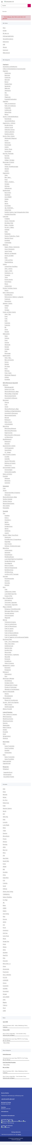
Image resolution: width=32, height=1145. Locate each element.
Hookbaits (7, 229)
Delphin (4, 911)
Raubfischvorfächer (9, 134)
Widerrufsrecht (6, 52)
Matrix (4, 827)
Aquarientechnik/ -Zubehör (9, 445)
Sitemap (5, 47)
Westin (4, 938)
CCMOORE (5, 980)
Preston (4, 838)
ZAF (4, 855)
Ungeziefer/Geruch (7, 772)
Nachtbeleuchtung (9, 569)
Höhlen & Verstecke (9, 663)
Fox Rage (5, 899)
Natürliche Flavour (9, 238)
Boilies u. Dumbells (9, 225)
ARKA (4, 847)
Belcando (5, 794)
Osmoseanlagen (8, 469)
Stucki (4, 1008)
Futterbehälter (8, 242)
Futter (6, 318)
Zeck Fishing (6, 913)
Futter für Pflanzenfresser (11, 626)
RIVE (4, 789)
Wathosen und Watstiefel (10, 253)
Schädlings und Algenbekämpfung (13, 411)
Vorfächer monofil (9, 127)
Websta (4, 947)
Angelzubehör (6, 173)
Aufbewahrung (8, 188)
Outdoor (5, 264)
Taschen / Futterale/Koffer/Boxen (10, 116)
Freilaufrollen (8, 107)
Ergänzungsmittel (7, 761)
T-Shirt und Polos (9, 260)
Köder (6, 320)
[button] (25, 1)
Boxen (6, 368)
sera (4, 924)
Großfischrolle (8, 110)
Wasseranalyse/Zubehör (10, 395)
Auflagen (7, 305)
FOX (4, 880)
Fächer (6, 307)
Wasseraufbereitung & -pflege (12, 391)
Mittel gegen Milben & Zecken (12, 611)
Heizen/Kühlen (8, 450)
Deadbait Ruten (8, 84)
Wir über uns (6, 33)
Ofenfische (5, 738)
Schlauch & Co (8, 465)
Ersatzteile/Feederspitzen (11, 99)
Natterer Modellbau (7, 897)
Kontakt (4, 30)
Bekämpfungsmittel (9, 387)
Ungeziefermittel (6, 763)
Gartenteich (7, 482)
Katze (4, 754)
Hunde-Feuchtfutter (9, 748)
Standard (7, 168)
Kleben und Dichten (7, 474)
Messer (6, 283)
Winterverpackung (7, 716)
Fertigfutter (7, 218)
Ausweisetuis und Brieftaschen (10, 66)
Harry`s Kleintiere (7, 974)
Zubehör (7, 147)
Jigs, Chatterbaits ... (9, 207)
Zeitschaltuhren (8, 600)
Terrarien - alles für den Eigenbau (11, 702)
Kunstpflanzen (8, 661)
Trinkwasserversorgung (10, 622)
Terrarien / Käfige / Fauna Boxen (10, 535)
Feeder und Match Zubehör (9, 312)
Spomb (4, 811)
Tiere (4, 513)
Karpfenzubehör (6, 355)
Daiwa (4, 791)
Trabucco (5, 1005)
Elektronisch (7, 164)
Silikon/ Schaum (8, 704)
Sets (6, 92)
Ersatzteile (5, 476)
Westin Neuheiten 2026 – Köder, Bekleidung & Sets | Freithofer (15, 1026)
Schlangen (7, 524)
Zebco (4, 874)
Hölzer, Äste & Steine (10, 643)
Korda (4, 863)
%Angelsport (6, 769)
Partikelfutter (8, 233)
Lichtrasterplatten (9, 424)
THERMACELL (6, 894)
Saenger (5, 994)
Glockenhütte (6, 969)
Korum (4, 927)
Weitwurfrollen (8, 112)
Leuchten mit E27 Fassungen (11, 574)
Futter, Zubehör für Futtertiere (10, 714)
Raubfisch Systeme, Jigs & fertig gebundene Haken (17, 212)
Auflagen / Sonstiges (9, 160)
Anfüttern (7, 377)
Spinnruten (7, 79)
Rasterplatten (6, 507)
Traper (4, 830)
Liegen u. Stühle (8, 270)
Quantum (5, 833)
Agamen (7, 522)
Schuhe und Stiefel (9, 255)
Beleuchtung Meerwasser (11, 430)
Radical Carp (6, 802)
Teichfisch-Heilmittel (7, 499)
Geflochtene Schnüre (10, 129)
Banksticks (7, 157)
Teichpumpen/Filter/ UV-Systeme (12, 492)
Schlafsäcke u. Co (9, 273)
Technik (6, 406)
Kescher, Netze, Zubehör (9, 136)
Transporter (7, 275)
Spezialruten (7, 86)
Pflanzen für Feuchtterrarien (11, 700)
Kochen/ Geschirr (9, 279)
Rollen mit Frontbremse (10, 105)
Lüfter (6, 589)
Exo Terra (5, 800)
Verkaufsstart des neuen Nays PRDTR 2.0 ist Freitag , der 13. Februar (15, 1039)
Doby (4, 819)
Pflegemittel (7, 617)
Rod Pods (7, 155)
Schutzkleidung (8, 680)
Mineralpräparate (9, 695)
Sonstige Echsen (9, 526)
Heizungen (5, 576)
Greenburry (5, 930)
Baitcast (6, 81)
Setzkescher (7, 142)
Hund (4, 743)
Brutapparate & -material (8, 665)
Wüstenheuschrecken (8, 721)
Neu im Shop (6, 1042)
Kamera (6, 290)
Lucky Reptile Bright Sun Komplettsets (14, 559)
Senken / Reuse (8, 149)
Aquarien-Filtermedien (10, 461)
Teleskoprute (8, 90)
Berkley (4, 797)
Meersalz (7, 417)
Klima (4, 587)
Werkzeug (7, 186)
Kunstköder (7, 240)
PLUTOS (5, 977)
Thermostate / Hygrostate (11, 602)
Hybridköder (7, 194)
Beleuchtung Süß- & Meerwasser (12, 435)
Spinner (6, 203)
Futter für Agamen (9, 630)
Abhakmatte (7, 344)
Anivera (4, 983)
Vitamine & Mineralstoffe (8, 691)
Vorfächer (7, 338)
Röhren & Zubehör (9, 565)
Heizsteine (7, 580)
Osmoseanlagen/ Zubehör (9, 467)
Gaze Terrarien (8, 543)
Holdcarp (5, 888)
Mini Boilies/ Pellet (9, 223)
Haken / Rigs (8, 314)
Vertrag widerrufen (16, 1132)
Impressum (5, 50)
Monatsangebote (7, 774)
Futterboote (7, 299)
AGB (4, 44)
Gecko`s (7, 517)
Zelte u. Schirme (8, 268)
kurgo (4, 805)
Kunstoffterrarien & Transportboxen (13, 539)
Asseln (4, 734)
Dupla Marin (6, 877)
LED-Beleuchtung (9, 572)
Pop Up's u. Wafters (9, 227)
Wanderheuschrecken (8, 718)
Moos (6, 676)
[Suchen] (29, 5)
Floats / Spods (8, 373)
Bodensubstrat (8, 674)
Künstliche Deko (8, 650)
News (4, 27)
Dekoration (7, 443)
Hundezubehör (8, 752)
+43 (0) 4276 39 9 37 (8, 1099)
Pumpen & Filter (8, 596)
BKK (4, 869)
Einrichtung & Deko (7, 639)
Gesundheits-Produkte (8, 776)
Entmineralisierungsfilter (10, 471)
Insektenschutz (8, 286)
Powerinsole (6, 971)
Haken (6, 175)
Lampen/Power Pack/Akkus (11, 266)
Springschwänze (7, 736)
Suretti (4, 886)
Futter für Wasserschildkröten (11, 632)
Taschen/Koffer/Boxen (10, 121)
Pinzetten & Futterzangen (11, 687)
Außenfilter (7, 458)
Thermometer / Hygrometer (11, 604)
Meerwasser (6, 400)
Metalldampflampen (9, 556)
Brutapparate (8, 669)
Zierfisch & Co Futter (9, 389)
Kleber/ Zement (8, 421)
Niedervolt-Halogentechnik (11, 567)
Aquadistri (5, 952)
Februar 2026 (6, 1029)
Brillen (6, 257)
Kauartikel (7, 750)
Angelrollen (5, 101)
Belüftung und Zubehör (10, 463)
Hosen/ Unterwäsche (9, 249)
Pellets (6, 231)
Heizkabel (7, 585)
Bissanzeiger (8, 353)
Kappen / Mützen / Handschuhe (12, 247)
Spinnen (6, 528)
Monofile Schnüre (9, 125)
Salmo (4, 949)
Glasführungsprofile (9, 706)
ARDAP (4, 866)
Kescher (6, 140)
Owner (4, 966)
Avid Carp (5, 933)
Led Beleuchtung (9, 437)
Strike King (5, 816)
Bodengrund (7, 419)
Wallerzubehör (6, 333)
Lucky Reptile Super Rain (11, 593)
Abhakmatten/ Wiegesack (11, 138)
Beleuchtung (6, 426)
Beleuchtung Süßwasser (10, 428)
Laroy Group (6, 935)
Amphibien (7, 515)
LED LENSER (6, 996)
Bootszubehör (8, 301)
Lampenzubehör (8, 550)
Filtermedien (7, 494)
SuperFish (5, 955)
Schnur (6, 329)
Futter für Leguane (9, 628)
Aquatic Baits (6, 861)
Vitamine (7, 693)
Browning (5, 844)
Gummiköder (8, 205)
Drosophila (5, 731)
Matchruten (7, 75)
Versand (19, 1134)
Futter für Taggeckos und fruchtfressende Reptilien (17, 637)
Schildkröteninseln (9, 645)
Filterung (7, 402)
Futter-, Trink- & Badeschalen (11, 641)
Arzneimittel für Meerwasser (11, 413)
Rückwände (7, 659)
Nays (4, 916)
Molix (4, 958)
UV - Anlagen (8, 452)
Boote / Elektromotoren (8, 292)
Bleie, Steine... (8, 177)
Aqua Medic (5, 858)
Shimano (5, 841)
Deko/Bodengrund (7, 439)
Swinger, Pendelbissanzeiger (11, 166)
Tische (6, 277)
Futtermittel (5, 216)
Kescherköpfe (8, 144)
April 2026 (5, 1021)
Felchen (6, 94)
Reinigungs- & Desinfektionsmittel (12, 609)
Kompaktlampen (8, 554)
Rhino (4, 852)
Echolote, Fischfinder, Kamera (10, 288)
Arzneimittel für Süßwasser (11, 398)
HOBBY (4, 908)
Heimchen (5, 723)
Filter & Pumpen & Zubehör (9, 454)
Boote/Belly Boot (8, 294)
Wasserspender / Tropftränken (12, 654)
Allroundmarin (6, 836)
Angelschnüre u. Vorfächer (9, 123)
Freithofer (5, 883)
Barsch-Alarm (8, 192)
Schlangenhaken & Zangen (11, 685)
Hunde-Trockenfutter (9, 746)
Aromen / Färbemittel (10, 220)
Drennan (5, 919)
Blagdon (5, 1002)
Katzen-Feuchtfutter (9, 759)
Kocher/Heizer (8, 281)
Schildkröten (7, 530)
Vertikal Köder (8, 210)
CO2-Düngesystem (9, 448)
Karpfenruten (8, 73)
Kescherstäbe (8, 151)
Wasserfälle (7, 656)
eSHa (4, 999)
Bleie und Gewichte (9, 359)
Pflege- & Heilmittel (7, 606)
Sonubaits (5, 872)
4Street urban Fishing (8, 891)
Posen (6, 179)
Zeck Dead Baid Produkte (9, 1062)
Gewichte (7, 342)
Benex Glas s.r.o (7, 963)
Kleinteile (7, 331)
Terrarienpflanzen (7, 698)
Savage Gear (6, 941)
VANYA (4, 922)
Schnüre (7, 362)
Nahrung (5, 619)
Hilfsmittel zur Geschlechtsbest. (12, 689)
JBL (4, 902)
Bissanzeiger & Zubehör (8, 162)
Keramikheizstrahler (9, 578)
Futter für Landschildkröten (11, 635)
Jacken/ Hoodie (8, 251)
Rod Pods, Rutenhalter (8, 153)
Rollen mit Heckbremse (10, 103)
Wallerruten (7, 88)
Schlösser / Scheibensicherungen (12, 546)
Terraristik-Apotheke (9, 613)
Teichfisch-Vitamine (7, 501)
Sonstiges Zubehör (9, 682)
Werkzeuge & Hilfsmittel (8, 678)
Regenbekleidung (9, 262)
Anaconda (5, 960)
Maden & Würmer (7, 727)
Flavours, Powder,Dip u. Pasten (12, 236)
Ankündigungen (7, 1054)
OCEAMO (5, 988)
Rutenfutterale (8, 118)
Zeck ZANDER (8, 197)
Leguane (7, 533)
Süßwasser (5, 385)
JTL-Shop (19, 1139)
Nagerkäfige (7, 541)
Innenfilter (7, 456)
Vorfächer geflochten (9, 131)
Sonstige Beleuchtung (10, 561)
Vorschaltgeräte (8, 563)
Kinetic (4, 944)
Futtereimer (7, 325)
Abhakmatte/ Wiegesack (10, 375)
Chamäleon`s (8, 519)
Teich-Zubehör (6, 505)
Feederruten (7, 77)
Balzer (4, 905)
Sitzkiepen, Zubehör (7, 303)
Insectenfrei (5, 985)
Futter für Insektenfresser (11, 624)
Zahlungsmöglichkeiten (8, 36)
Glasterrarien (8, 537)
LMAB (4, 1010)
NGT (4, 813)
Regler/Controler (8, 432)
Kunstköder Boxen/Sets (10, 214)
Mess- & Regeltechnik (8, 598)
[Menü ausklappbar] (2, 1)
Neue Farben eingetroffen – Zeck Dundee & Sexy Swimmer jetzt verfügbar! (14, 1034)
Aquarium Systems (7, 808)
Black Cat (5, 850)
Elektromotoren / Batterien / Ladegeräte (14, 296)
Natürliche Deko (8, 648)
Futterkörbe (7, 323)
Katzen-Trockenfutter (10, 756)
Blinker (6, 201)
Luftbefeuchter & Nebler (10, 591)
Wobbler (7, 199)
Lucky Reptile (6, 825)
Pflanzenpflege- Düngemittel (11, 393)
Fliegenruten (8, 97)
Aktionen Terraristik (7, 708)
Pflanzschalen (8, 652)
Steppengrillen (6, 725)
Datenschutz (6, 41)
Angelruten (5, 71)
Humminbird (6, 991)
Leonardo (5, 822)
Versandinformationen (8, 38)
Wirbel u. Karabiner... (10, 181)
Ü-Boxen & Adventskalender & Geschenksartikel (14, 68)
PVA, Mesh (7, 366)
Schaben (5, 729)
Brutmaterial (7, 667)
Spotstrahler (7, 552)
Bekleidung (5, 244)
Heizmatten (7, 582)
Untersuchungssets (9, 615)
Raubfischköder (6, 190)
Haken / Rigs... (8, 357)
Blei (5, 327)
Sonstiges (7, 184)
